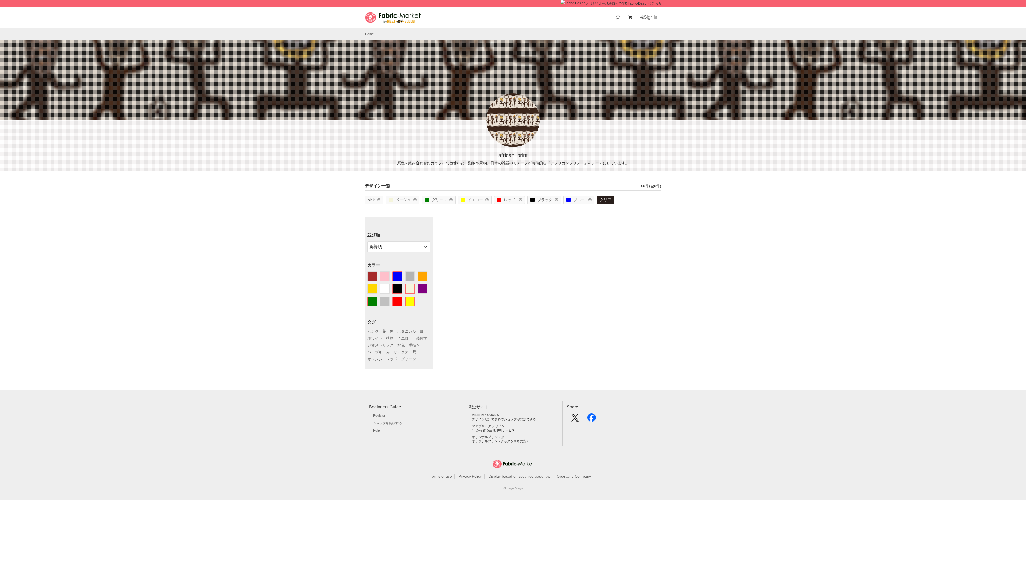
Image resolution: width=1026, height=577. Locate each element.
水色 (401, 345)
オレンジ (374, 359)
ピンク (373, 331)
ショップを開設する (387, 423)
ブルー (579, 200)
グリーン (439, 200)
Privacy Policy (470, 476)
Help (376, 430)
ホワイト (374, 338)
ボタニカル (406, 331)
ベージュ (403, 200)
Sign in (650, 17)
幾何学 (421, 338)
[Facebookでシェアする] (591, 419)
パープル (374, 352)
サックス (401, 352)
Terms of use (441, 476)
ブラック (544, 200)
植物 (390, 338)
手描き (414, 345)
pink (371, 200)
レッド (510, 200)
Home (369, 34)
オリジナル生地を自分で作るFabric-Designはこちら (623, 3)
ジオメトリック (380, 345)
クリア (605, 200)
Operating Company (574, 476)
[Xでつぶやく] (575, 419)
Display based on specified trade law (519, 476)
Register (379, 416)
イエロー (475, 200)
